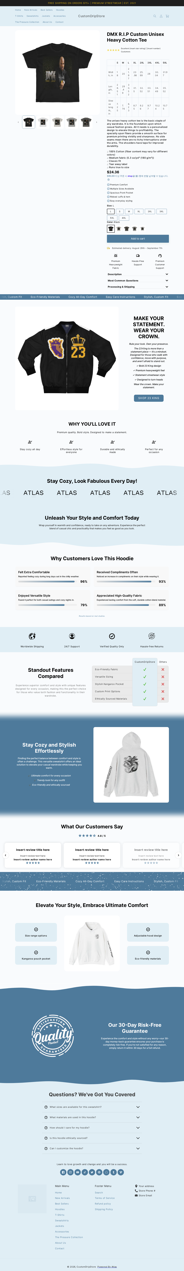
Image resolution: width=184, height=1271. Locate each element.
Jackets (59, 1226)
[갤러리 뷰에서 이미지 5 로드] (86, 122)
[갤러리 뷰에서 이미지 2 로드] (43, 122)
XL (140, 212)
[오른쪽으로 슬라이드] (96, 122)
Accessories (62, 1231)
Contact (59, 1248)
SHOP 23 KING (148, 398)
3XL (163, 212)
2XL (151, 212)
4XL (125, 218)
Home (58, 1192)
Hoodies (60, 1209)
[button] (155, 16)
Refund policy (103, 1203)
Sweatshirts (62, 1220)
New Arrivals (62, 1198)
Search (99, 1192)
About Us (60, 1242)
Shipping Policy (104, 1209)
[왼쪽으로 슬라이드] (18, 122)
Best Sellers (62, 1203)
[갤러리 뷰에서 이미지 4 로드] (71, 122)
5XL (113, 218)
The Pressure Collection (69, 1237)
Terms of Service (105, 1198)
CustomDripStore (86, 1266)
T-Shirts (59, 1214)
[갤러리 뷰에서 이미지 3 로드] (57, 122)
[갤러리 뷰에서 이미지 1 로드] (28, 122)
